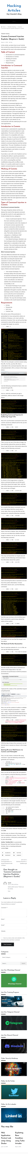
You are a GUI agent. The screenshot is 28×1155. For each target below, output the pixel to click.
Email (3, 925)
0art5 (9, 882)
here (7, 848)
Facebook (7, 852)
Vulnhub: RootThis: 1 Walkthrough (21, 862)
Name (3, 919)
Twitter (19, 852)
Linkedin (19, 855)
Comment (4, 907)
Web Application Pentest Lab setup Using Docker (6, 1138)
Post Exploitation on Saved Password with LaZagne (6, 863)
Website (3, 931)
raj (11, 42)
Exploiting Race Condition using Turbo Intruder (20, 1138)
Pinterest (8, 855)
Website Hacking (5, 33)
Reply (9, 891)
